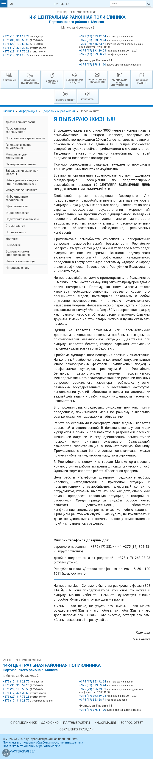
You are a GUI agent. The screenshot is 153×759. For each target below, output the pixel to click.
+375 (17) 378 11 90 (92, 64)
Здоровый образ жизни (58, 111)
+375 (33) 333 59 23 (16, 40)
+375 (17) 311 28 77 (16, 36)
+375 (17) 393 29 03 (92, 50)
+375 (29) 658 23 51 (92, 44)
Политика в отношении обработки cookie (31, 746)
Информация (28, 111)
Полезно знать (90, 111)
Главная (8, 111)
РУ (56, 3)
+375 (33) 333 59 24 (92, 40)
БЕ (62, 3)
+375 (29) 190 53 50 (16, 44)
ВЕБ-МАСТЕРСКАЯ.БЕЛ (19, 751)
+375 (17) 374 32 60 (16, 47)
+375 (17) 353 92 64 (92, 36)
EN (67, 3)
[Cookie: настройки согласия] (6, 753)
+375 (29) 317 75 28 (16, 51)
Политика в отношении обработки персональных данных (43, 742)
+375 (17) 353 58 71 (92, 54)
